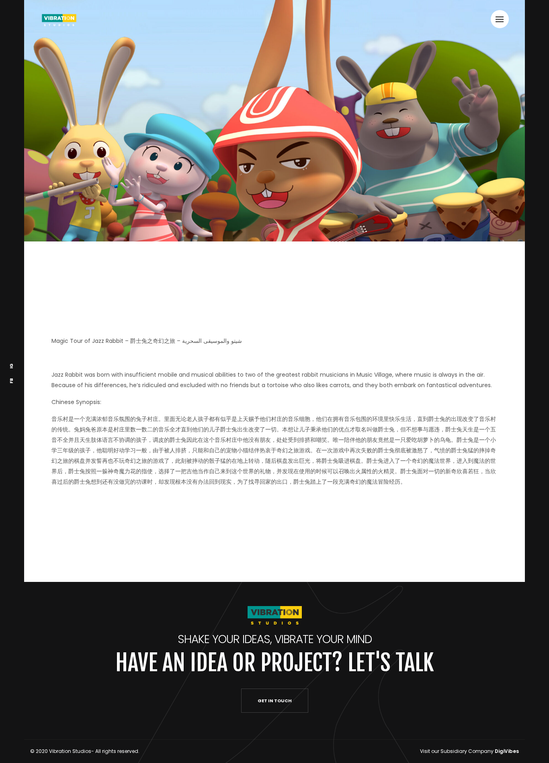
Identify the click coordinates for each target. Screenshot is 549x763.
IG (11, 366)
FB (11, 381)
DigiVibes (507, 751)
